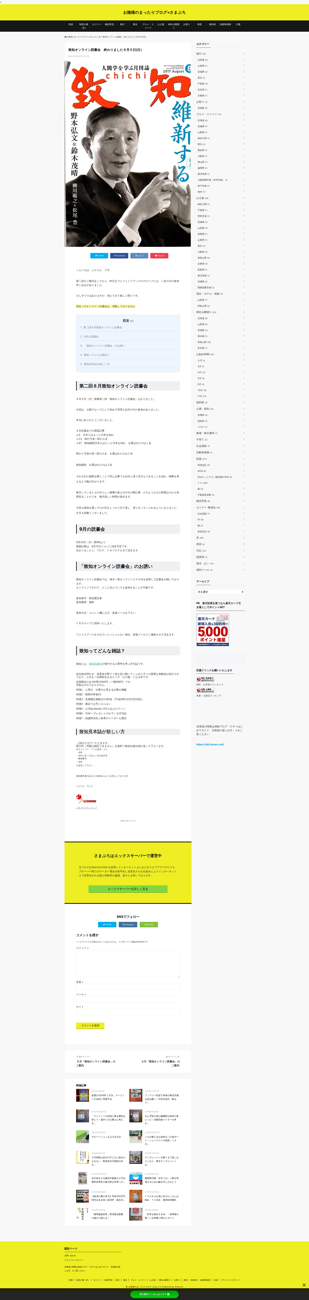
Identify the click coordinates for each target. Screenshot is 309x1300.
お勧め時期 (205, 354)
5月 (201, 378)
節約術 (212, 24)
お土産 (161, 24)
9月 (201, 384)
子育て (201, 439)
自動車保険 (225, 24)
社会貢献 (203, 445)
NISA (202, 471)
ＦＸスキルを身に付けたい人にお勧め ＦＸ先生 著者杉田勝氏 (162, 1198)
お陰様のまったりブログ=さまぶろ (154, 12)
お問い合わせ (70, 1255)
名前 (79, 981)
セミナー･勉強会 (208, 507)
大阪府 (202, 156)
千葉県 (203, 83)
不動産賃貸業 (206, 494)
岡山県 (202, 162)
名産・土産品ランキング (208, 695)
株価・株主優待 (206, 433)
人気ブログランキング (86, 808)
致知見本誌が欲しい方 (95, 364)
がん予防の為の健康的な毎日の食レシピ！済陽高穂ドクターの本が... (162, 1120)
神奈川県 (204, 138)
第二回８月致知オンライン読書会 (101, 327)
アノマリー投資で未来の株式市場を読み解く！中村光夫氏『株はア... (162, 1099)
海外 (201, 191)
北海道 (203, 59)
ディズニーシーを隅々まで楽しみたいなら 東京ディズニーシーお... (162, 1161)
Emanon (179, 1287)
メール (81, 994)
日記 (201, 550)
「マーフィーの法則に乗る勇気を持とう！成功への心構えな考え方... (108, 1120)
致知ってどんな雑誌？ (95, 354)
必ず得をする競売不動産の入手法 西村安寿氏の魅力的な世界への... (109, 1180)
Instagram (129, 924)
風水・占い (205, 563)
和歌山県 (204, 257)
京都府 (202, 95)
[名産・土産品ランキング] (205, 691)
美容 (199, 24)
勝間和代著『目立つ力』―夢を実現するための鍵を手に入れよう (162, 1180)
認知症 (202, 420)
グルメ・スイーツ (148, 26)
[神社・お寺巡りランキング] (205, 680)
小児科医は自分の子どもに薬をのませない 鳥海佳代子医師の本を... (108, 1161)
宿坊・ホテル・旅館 (209, 293)
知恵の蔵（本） (83, 26)
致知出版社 (95, 663)
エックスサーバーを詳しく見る (128, 888)
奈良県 (202, 89)
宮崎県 (202, 234)
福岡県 (202, 168)
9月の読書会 (89, 336)
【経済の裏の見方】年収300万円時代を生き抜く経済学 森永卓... (108, 1198)
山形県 (202, 65)
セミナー (96, 24)
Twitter (109, 924)
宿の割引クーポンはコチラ (153, 1294)
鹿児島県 (204, 173)
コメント (82, 947)
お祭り (186, 24)
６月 (201, 360)
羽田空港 (204, 216)
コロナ (202, 426)
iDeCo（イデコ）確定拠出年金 (215, 476)
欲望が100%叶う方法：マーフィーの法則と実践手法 (108, 1097)
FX (200, 519)
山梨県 (202, 132)
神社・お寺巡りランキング (209, 684)
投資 (71, 24)
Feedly (150, 924)
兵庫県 (203, 263)
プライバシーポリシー (74, 1260)
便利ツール (204, 569)
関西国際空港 (206, 287)
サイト (80, 1006)
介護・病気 (205, 408)
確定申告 (109, 24)
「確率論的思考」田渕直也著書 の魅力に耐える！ (108, 1216)
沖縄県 (202, 281)
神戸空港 (204, 185)
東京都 (202, 336)
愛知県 (202, 150)
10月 (202, 390)
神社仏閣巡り (173, 26)
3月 (201, 366)
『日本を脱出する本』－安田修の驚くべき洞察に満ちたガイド (162, 1216)
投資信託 (204, 465)
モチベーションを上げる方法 (106, 1136)
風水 (135, 24)
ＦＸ (203, 482)
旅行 (122, 24)
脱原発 (201, 557)
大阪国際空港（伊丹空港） (213, 179)
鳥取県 (202, 269)
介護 (238, 24)
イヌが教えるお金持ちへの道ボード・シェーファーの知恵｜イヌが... (162, 1140)
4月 (201, 372)
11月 (202, 396)
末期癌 (202, 415)
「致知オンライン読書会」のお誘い (102, 345)
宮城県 (202, 71)
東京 (201, 77)
